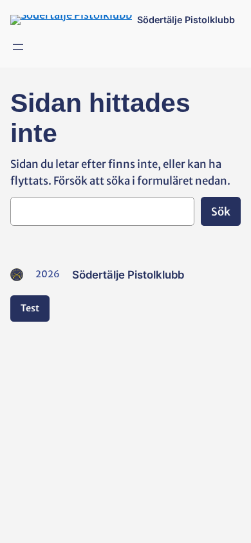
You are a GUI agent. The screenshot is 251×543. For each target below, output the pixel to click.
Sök (220, 212)
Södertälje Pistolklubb (186, 19)
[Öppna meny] (18, 47)
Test (30, 308)
